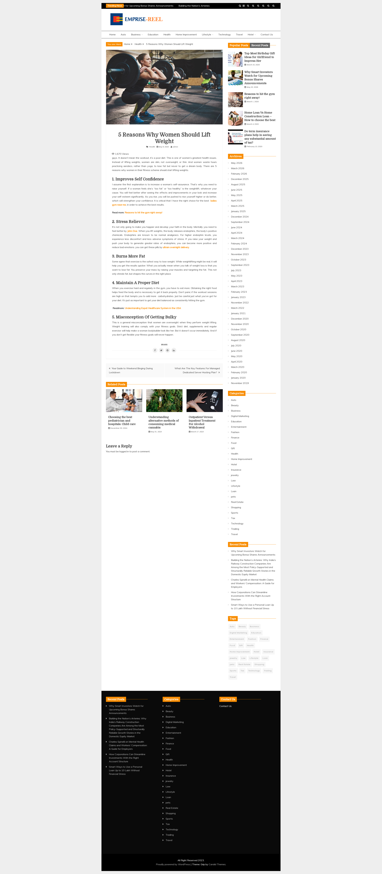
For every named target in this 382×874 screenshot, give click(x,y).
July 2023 (236, 270)
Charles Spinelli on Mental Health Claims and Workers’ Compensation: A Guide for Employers (252, 583)
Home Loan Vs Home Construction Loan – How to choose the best (259, 116)
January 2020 (238, 377)
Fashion (235, 432)
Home (112, 34)
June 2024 (236, 227)
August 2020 (238, 340)
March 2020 (237, 366)
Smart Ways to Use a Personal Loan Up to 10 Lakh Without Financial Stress (125, 770)
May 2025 (236, 195)
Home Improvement (186, 34)
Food (233, 442)
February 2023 (239, 291)
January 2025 (238, 211)
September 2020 (240, 334)
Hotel (251, 34)
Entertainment (239, 426)
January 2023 (238, 297)
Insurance (236, 469)
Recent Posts (259, 45)
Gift (233, 448)
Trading (235, 528)
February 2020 (239, 372)
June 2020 (236, 350)
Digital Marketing (240, 416)
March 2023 (237, 286)
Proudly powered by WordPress (173, 864)
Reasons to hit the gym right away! (143, 212)
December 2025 (240, 179)
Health (253, 6)
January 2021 (238, 313)
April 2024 (236, 232)
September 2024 (240, 221)
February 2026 (239, 173)
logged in (124, 451)
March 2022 (237, 307)
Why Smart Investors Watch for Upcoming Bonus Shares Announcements (129, 5)
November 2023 (240, 254)
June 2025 (236, 189)
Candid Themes (217, 864)
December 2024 (240, 216)
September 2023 (240, 264)
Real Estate (237, 501)
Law (233, 480)
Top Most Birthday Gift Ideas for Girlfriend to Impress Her (259, 57)
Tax (233, 518)
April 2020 (236, 361)
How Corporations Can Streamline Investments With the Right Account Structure (250, 596)
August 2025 (238, 184)
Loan (233, 491)
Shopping (236, 507)
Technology (258, 6)
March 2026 (237, 168)
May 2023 (236, 275)
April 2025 (236, 200)
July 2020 (236, 345)
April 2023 (236, 281)
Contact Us (273, 6)
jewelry (235, 475)
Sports (234, 512)
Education (268, 6)
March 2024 (237, 238)
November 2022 (240, 302)
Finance (235, 437)
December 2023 (240, 248)
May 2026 (236, 162)
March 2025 (237, 205)
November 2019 (240, 383)
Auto (123, 34)
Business (263, 6)
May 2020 (236, 356)
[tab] (239, 45)
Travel (248, 6)
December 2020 (240, 318)
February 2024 (239, 243)
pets (233, 496)
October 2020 (238, 329)
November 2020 (240, 324)
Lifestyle (206, 34)
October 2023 (238, 259)
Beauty (235, 405)
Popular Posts (239, 45)
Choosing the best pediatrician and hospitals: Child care (122, 421)
